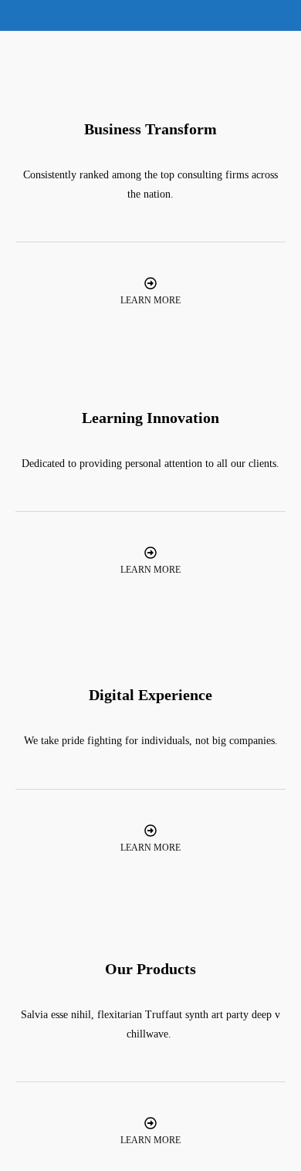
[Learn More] (150, 283)
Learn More (150, 300)
